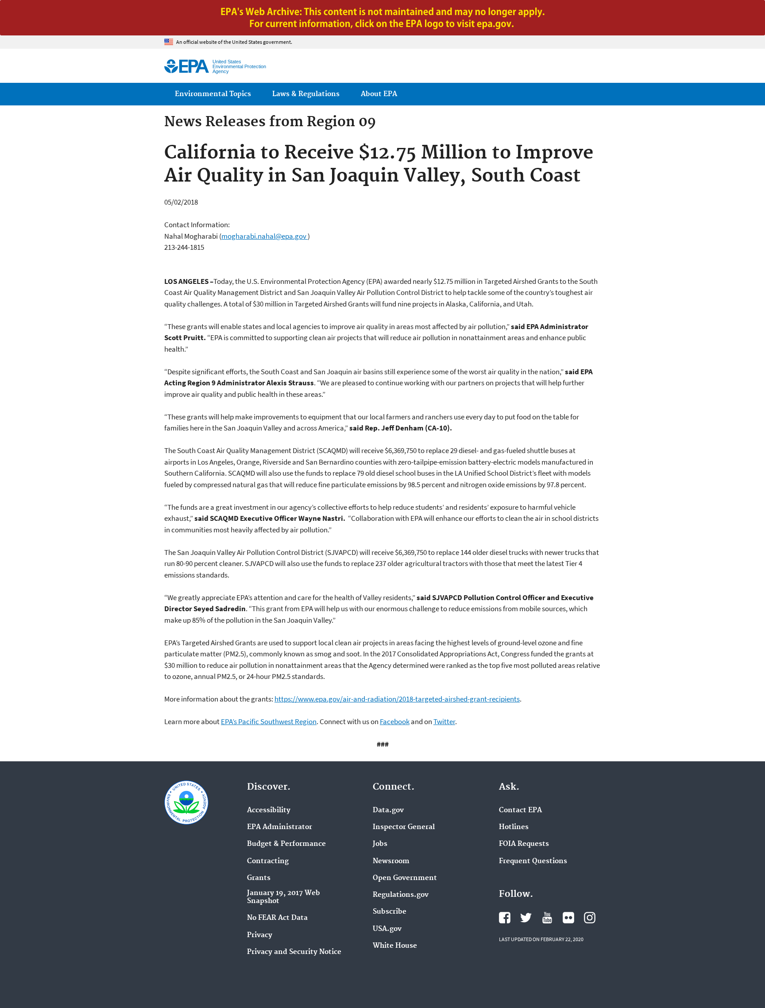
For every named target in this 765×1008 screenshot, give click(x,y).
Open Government (405, 878)
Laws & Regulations (306, 94)
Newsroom (391, 861)
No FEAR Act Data (277, 918)
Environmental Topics (213, 94)
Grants (258, 878)
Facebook (395, 721)
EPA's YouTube (547, 917)
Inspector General (404, 827)
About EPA (379, 94)
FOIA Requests (524, 844)
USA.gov (387, 929)
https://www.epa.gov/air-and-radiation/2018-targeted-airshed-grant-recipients (397, 699)
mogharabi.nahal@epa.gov (264, 236)
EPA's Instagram (589, 917)
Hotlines (514, 827)
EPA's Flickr (568, 917)
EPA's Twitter (526, 917)
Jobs (380, 844)
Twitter (444, 721)
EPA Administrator (279, 827)
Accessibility (268, 810)
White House (395, 946)
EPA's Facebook (504, 917)
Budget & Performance (286, 844)
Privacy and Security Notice (294, 952)
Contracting (268, 861)
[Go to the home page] (186, 66)
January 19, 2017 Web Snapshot (283, 897)
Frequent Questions (533, 861)
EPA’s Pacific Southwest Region (269, 721)
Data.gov (388, 810)
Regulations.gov (401, 895)
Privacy (259, 935)
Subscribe (389, 912)
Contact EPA (520, 810)
